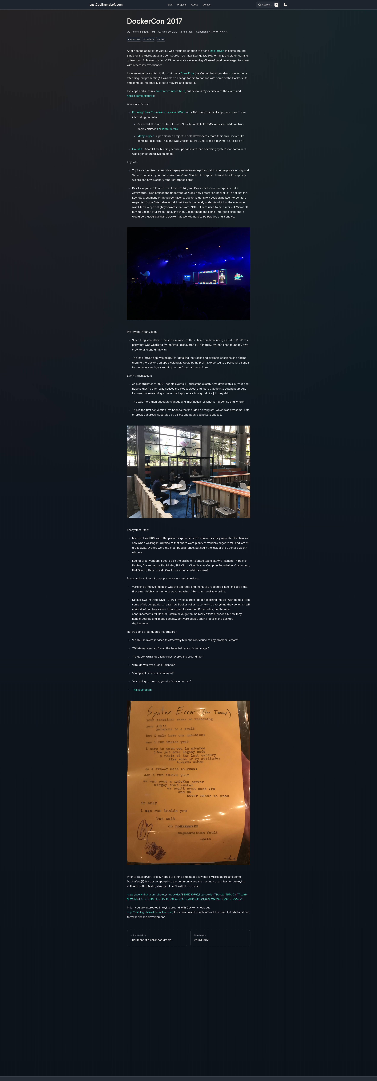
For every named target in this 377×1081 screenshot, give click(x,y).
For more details (167, 129)
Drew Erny (187, 73)
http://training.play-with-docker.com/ (150, 912)
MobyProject (145, 136)
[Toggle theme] (285, 5)
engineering (134, 39)
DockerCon (217, 51)
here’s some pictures (140, 96)
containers (149, 39)
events (160, 39)
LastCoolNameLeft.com (106, 4)
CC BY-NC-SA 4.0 (218, 32)
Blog (170, 5)
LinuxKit (137, 149)
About (194, 5)
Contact (206, 5)
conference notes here (170, 91)
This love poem (142, 690)
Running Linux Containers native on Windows (161, 112)
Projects (181, 5)
